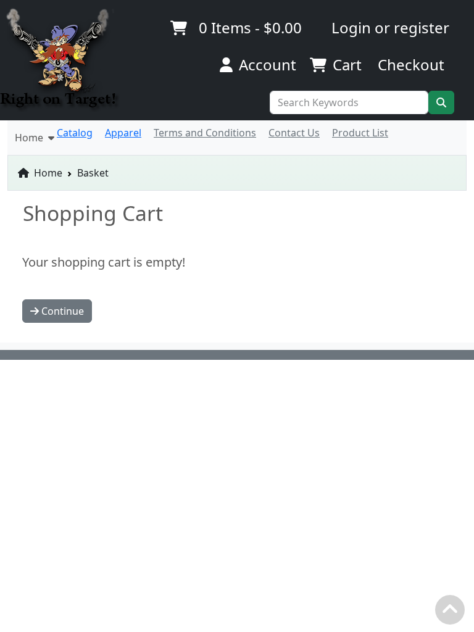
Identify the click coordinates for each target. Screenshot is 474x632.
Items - (250, 27)
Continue (61, 311)
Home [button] (31, 137)
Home (46, 173)
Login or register (390, 27)
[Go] (441, 102)
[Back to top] (453, 613)
